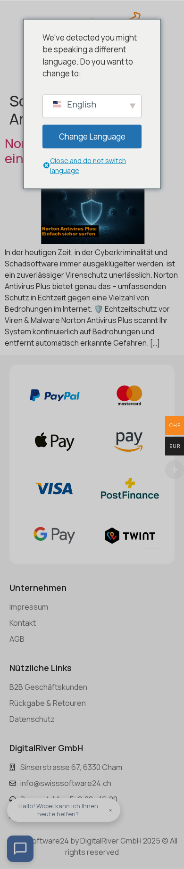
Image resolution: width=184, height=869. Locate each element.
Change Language (92, 136)
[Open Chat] (20, 849)
